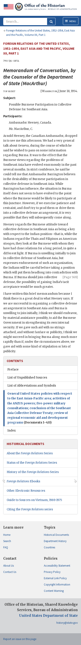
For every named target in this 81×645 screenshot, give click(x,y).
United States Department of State (48, 616)
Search (7, 541)
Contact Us (9, 572)
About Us (8, 565)
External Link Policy (55, 578)
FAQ (5, 547)
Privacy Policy (52, 572)
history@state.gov (67, 623)
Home (6, 535)
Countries (49, 547)
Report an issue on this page (19, 639)
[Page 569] (70, 277)
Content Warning (54, 591)
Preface (13, 369)
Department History (55, 541)
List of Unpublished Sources (27, 377)
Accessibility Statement (57, 565)
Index (11, 430)
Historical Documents (56, 535)
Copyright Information (57, 584)
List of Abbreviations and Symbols (31, 385)
